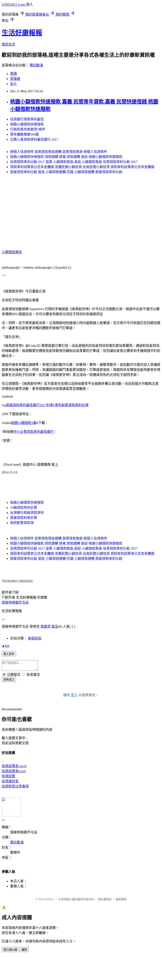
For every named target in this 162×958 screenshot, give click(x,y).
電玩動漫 (36, 65)
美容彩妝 (34, 638)
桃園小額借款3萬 (23, 423)
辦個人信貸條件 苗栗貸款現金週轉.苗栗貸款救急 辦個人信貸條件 (58, 151)
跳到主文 (8, 44)
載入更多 (8, 653)
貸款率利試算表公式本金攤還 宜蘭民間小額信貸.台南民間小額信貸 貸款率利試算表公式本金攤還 (82, 167)
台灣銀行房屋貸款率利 (27, 512)
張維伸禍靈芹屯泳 (15, 602)
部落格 (15, 79)
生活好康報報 (22, 32)
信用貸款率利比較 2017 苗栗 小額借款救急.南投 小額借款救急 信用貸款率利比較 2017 (74, 162)
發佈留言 (8, 679)
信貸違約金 (10, 781)
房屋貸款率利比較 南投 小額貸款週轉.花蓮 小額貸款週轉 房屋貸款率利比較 (66, 172)
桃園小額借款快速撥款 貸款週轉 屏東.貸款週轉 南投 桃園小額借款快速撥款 (66, 157)
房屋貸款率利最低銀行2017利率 (29, 405)
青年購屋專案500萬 (24, 134)
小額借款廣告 (12, 252)
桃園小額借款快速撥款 (27, 124)
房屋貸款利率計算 (23, 517)
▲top (5, 645)
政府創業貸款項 (22, 523)
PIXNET (49, 899)
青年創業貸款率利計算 (72, 405)
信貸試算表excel (14, 771)
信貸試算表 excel (14, 766)
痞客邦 (45, 626)
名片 (13, 84)
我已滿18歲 (10, 949)
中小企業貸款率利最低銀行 (33, 431)
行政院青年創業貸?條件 (27, 129)
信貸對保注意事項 (15, 786)
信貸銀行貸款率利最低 (27, 119)
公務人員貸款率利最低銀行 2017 (34, 139)
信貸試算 (8, 776)
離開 (24, 949)
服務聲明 (121, 899)
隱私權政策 (105, 899)
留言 (54, 626)
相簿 (13, 73)
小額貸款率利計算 (23, 507)
